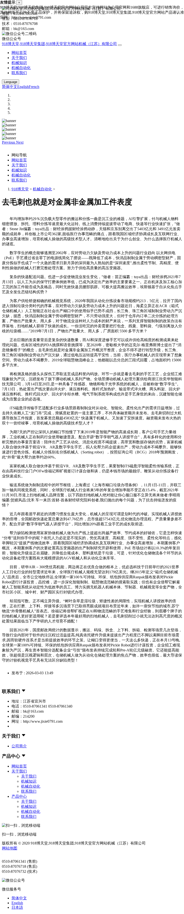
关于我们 (19, 58)
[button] (9, 142)
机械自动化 (21, 68)
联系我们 (19, 73)
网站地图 (9, 848)
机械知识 (19, 63)
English (23, 87)
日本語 (17, 907)
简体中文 (9, 87)
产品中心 (19, 796)
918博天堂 (20, 189)
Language (10, 82)
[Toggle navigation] (120, 45)
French (34, 87)
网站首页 (19, 53)
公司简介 (19, 746)
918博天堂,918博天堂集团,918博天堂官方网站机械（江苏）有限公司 (59, 44)
